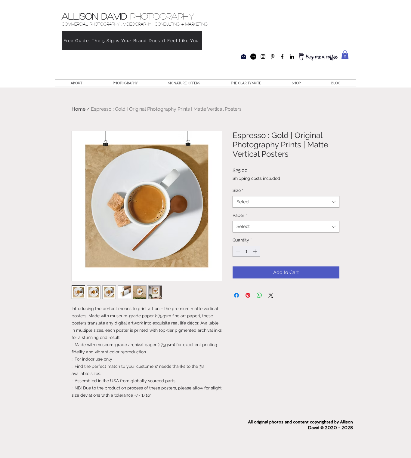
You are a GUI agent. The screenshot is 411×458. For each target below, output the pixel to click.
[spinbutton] (246, 251)
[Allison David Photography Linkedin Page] (292, 57)
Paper (240, 215)
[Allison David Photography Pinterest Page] (273, 57)
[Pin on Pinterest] (248, 295)
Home (78, 109)
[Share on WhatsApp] (259, 295)
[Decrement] (237, 251)
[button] (345, 54)
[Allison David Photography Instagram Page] (263, 57)
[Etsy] (253, 57)
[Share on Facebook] (236, 295)
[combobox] (286, 202)
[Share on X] (270, 295)
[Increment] (255, 251)
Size (238, 190)
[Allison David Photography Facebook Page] (282, 57)
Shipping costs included (256, 178)
